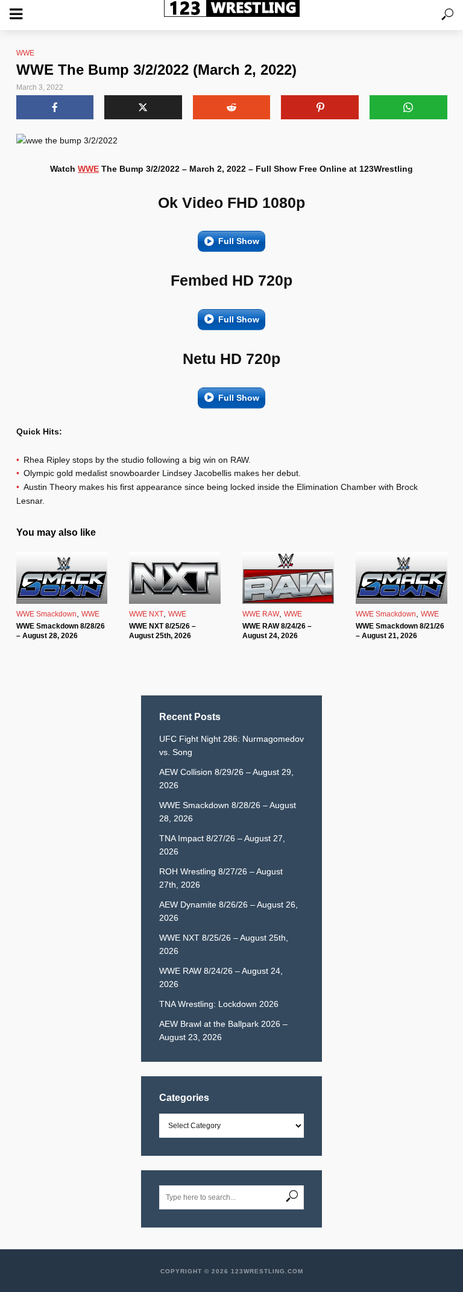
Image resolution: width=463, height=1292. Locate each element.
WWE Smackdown (46, 614)
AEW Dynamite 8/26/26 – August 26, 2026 (228, 911)
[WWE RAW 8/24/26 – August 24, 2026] (288, 578)
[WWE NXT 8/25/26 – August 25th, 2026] (175, 578)
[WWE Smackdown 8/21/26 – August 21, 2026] (401, 578)
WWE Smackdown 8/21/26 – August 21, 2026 (400, 631)
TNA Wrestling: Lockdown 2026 (219, 1004)
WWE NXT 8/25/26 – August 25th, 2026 (162, 631)
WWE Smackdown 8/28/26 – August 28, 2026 (60, 631)
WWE (25, 53)
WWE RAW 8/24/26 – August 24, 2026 (277, 631)
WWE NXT (146, 614)
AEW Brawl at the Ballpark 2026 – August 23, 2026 (223, 1030)
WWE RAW (260, 614)
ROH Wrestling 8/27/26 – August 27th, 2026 (221, 878)
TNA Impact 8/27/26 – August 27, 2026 (222, 844)
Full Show (238, 241)
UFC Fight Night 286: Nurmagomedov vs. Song (231, 745)
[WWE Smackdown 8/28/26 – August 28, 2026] (62, 578)
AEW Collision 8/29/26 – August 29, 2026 (226, 778)
